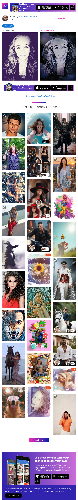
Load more (39, 440)
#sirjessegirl (8, 26)
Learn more (59, 491)
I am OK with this (13, 495)
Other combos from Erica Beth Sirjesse (40, 96)
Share (64, 18)
